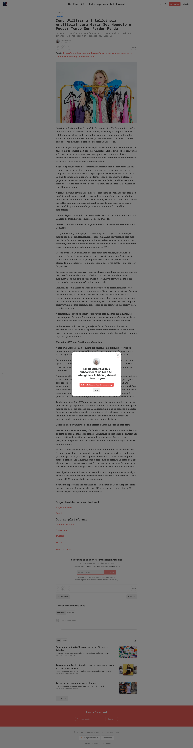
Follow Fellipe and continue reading (96, 385)
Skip (96, 390)
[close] (118, 355)
